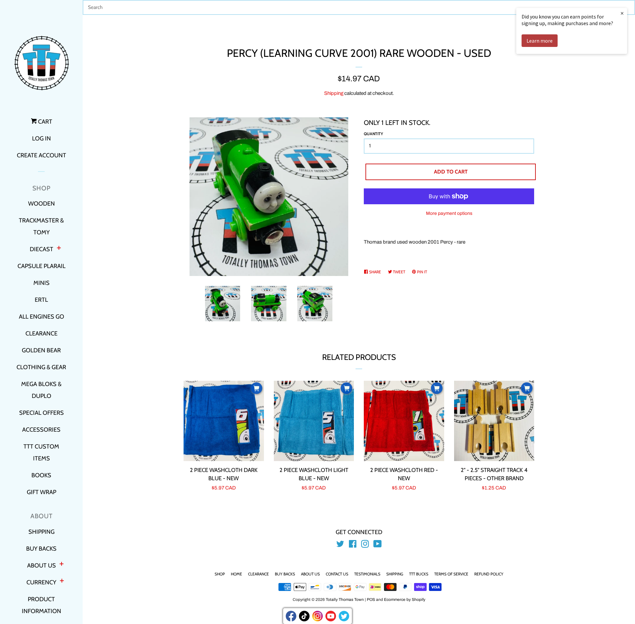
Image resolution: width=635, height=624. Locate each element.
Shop (220, 573)
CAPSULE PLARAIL (41, 266)
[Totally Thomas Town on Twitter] (340, 545)
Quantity (373, 133)
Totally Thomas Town (345, 599)
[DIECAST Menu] (59, 248)
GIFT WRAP (41, 492)
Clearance (258, 573)
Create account (41, 155)
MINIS (41, 283)
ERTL (41, 299)
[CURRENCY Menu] (62, 581)
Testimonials (367, 573)
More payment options (449, 213)
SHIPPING (41, 531)
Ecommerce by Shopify (404, 599)
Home (236, 573)
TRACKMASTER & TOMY (41, 226)
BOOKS (41, 475)
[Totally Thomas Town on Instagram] (365, 545)
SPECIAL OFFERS (41, 412)
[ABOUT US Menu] (61, 564)
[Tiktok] (304, 616)
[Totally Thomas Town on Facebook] (353, 545)
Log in (41, 138)
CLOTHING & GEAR (41, 367)
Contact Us (337, 573)
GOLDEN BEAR (41, 350)
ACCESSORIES (41, 429)
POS (371, 599)
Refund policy (488, 573)
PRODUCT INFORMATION (41, 605)
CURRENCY (41, 582)
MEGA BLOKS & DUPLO (41, 390)
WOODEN (41, 203)
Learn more (540, 40)
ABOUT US (41, 565)
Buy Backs (285, 573)
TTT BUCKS (418, 573)
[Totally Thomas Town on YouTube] (377, 545)
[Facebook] (291, 616)
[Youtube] (330, 616)
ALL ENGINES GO (41, 316)
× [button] (622, 13)
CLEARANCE (41, 333)
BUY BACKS (41, 548)
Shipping (333, 93)
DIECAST (41, 249)
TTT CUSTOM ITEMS (41, 452)
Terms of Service (451, 573)
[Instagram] (317, 616)
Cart (44, 121)
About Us (310, 573)
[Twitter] (344, 616)
